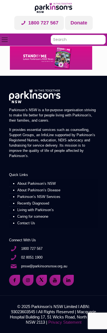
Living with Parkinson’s (35, 210)
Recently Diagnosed (33, 203)
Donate (79, 23)
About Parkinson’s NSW (36, 183)
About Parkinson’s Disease (38, 190)
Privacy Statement (64, 322)
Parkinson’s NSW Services (38, 197)
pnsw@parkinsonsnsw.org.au (44, 266)
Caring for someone (32, 216)
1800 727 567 (42, 23)
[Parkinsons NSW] (53, 8)
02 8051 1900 (32, 257)
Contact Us (26, 223)
